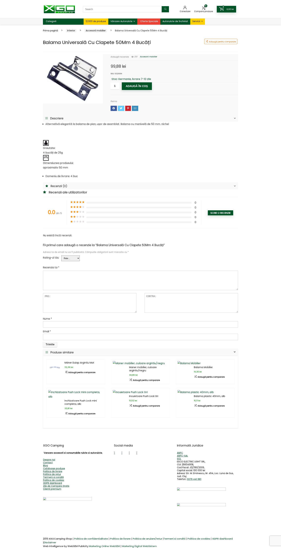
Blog (45, 465)
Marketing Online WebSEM (104, 546)
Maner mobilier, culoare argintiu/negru (143, 369)
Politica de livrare (52, 471)
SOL (179, 458)
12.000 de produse (96, 21)
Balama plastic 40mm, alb (209, 396)
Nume (47, 318)
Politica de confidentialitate (91, 538)
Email (47, 331)
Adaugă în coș (137, 86)
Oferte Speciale (149, 21)
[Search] (165, 9)
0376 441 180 (194, 479)
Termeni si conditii (174, 538)
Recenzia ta (51, 267)
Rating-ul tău (51, 257)
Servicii (196, 21)
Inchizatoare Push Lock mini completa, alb (81, 402)
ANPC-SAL (182, 455)
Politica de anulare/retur (147, 538)
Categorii (51, 21)
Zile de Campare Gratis (56, 486)
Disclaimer (50, 542)
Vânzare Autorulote (121, 21)
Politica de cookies (53, 480)
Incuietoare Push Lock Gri (143, 396)
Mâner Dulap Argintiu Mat (79, 362)
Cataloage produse (54, 468)
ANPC (180, 452)
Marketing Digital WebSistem (139, 546)
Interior (71, 30)
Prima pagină (50, 30)
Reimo (114, 101)
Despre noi (49, 459)
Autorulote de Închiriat (175, 21)
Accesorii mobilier (96, 30)
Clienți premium (52, 489)
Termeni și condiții (53, 477)
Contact (48, 462)
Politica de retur (52, 474)
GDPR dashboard (52, 483)
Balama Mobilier (203, 367)
